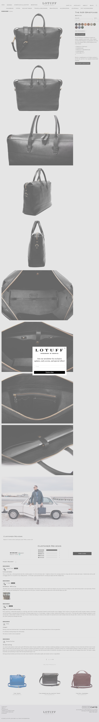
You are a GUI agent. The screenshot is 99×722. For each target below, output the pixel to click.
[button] (5, 11)
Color (77, 18)
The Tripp (17, 693)
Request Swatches (82, 63)
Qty (95, 18)
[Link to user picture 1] (6, 596)
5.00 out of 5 (21, 552)
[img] (6, 566)
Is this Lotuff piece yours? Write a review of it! (22, 539)
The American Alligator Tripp (49, 693)
